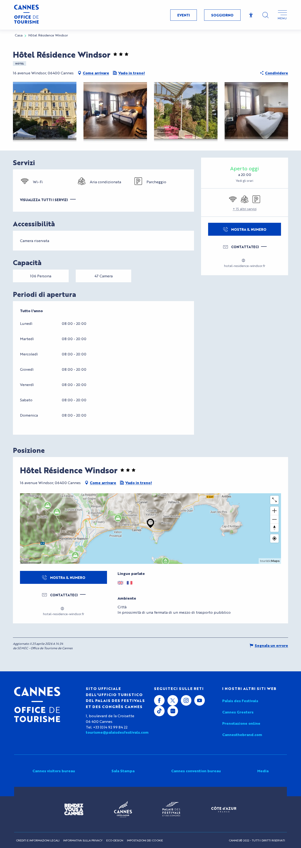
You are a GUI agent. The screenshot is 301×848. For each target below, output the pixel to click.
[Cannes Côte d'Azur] (123, 809)
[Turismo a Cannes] (26, 15)
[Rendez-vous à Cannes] (73, 809)
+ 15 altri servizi (245, 209)
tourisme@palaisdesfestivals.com (116, 732)
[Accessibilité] (251, 15)
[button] (265, 15)
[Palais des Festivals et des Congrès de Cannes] (171, 809)
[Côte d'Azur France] (224, 809)
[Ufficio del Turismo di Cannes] (37, 704)
